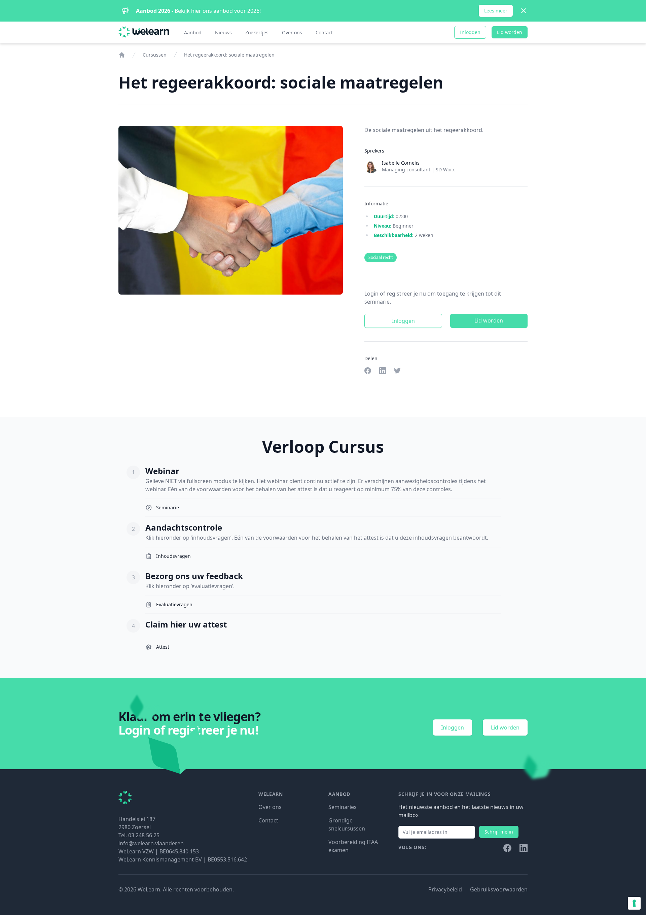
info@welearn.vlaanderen (151, 843)
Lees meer (495, 10)
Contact (324, 32)
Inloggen (470, 32)
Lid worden (509, 32)
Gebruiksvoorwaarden (499, 889)
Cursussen (155, 55)
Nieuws (223, 32)
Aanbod (193, 32)
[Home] (121, 55)
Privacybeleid (445, 889)
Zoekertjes (256, 32)
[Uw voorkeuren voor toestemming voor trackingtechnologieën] (634, 903)
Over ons (292, 32)
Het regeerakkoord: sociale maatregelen (229, 55)
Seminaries (342, 807)
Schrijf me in (499, 831)
